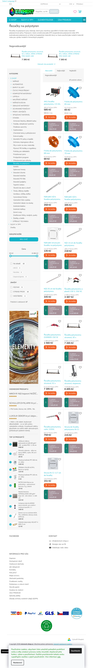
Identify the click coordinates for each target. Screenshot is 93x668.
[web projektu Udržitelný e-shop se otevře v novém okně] (46, 626)
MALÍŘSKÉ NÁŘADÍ (20, 99)
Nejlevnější (61, 71)
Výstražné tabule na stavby (23, 203)
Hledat (54, 11)
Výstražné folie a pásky (21, 200)
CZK (70, 4)
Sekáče (16, 167)
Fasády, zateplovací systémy (23, 124)
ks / (24, 239)
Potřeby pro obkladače (21, 151)
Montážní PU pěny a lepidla (23, 139)
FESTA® (17, 287)
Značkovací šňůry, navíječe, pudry (25, 215)
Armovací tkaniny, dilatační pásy (24, 121)
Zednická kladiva (19, 206)
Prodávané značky (16, 581)
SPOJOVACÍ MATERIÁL (21, 115)
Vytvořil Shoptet (78, 639)
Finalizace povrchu (20, 127)
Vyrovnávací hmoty (20, 197)
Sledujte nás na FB (59, 544)
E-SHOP (13, 78)
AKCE (16, 268)
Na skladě (18, 264)
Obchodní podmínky (16, 578)
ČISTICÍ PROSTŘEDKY (21, 90)
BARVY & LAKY (18, 87)
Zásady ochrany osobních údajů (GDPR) (23, 599)
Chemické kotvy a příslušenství (24, 133)
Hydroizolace (18, 130)
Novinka (17, 272)
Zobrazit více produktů (45, 64)
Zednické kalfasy (19, 209)
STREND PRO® (21, 292)
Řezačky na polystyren (21, 163)
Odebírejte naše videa (60, 548)
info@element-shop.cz (60, 541)
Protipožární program (21, 157)
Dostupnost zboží (15, 561)
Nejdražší (72, 71)
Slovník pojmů (14, 587)
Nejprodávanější (51, 75)
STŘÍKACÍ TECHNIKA (20, 221)
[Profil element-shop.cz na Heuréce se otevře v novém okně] (76, 613)
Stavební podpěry (19, 182)
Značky (13, 227)
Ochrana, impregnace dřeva (23, 142)
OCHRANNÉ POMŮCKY (21, 109)
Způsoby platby (14, 596)
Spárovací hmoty (19, 169)
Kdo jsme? (13, 573)
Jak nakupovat (14, 567)
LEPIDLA (16, 96)
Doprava (44, 4)
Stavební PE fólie (19, 179)
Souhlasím (75, 651)
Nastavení (17, 662)
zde (58, 657)
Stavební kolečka (19, 176)
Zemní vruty (17, 212)
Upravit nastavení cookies (63, 644)
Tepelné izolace (18, 185)
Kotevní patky (18, 136)
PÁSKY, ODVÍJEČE (19, 112)
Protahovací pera (19, 154)
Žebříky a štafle (18, 218)
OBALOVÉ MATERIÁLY (21, 106)
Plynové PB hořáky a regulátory (24, 148)
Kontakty (12, 570)
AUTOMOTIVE (18, 84)
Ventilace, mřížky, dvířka (21, 194)
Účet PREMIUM (15, 593)
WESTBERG (19, 296)
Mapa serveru (14, 576)
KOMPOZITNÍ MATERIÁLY (22, 93)
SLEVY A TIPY (15, 224)
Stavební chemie (19, 173)
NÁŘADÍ (16, 81)
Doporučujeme (20, 277)
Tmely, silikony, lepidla (21, 191)
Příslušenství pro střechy (22, 160)
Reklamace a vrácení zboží (19, 584)
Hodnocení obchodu (16, 564)
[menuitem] (13, 19)
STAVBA (16, 118)
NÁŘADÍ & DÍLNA (19, 103)
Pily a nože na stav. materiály (23, 145)
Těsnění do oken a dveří (21, 188)
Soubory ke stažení (16, 590)
